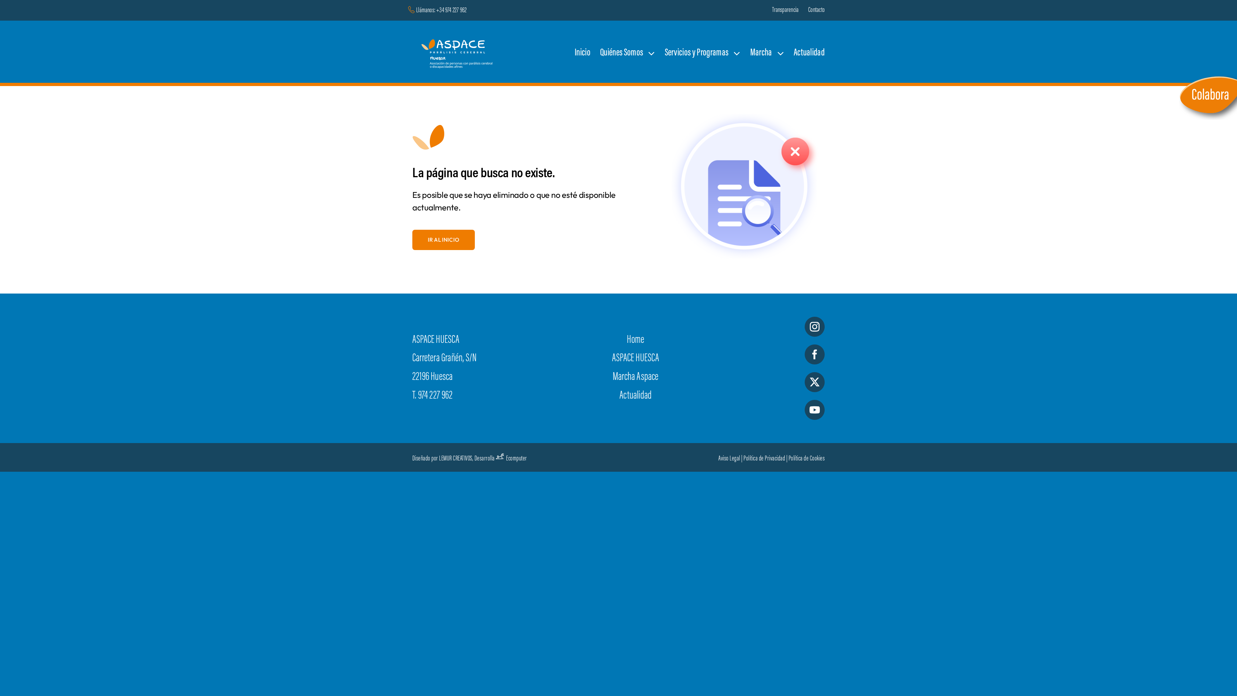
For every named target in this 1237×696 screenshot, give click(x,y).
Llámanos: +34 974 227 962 (441, 10)
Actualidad (635, 396)
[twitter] (815, 382)
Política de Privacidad (764, 458)
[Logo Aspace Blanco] (458, 32)
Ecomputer (516, 458)
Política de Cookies (807, 458)
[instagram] (815, 327)
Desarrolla (485, 458)
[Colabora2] (1208, 76)
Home (635, 340)
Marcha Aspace (636, 377)
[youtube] (815, 410)
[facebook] (815, 354)
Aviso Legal (729, 458)
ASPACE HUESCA (635, 358)
